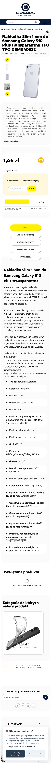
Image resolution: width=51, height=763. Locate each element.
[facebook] (17, 705)
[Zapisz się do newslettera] (45, 697)
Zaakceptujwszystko (15, 754)
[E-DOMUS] (25, 9)
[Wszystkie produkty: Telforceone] (41, 160)
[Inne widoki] (7, 60)
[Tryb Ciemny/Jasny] (33, 705)
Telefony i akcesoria (24, 29)
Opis (25, 227)
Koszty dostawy (25, 242)
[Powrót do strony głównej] (2, 29)
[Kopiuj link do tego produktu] (47, 32)
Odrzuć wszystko (36, 754)
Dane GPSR (25, 257)
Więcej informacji (25, 235)
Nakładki (37, 29)
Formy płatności (25, 249)
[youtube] (28, 705)
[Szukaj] (36, 22)
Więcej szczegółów (11, 141)
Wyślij (31, 189)
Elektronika (10, 29)
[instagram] (23, 705)
